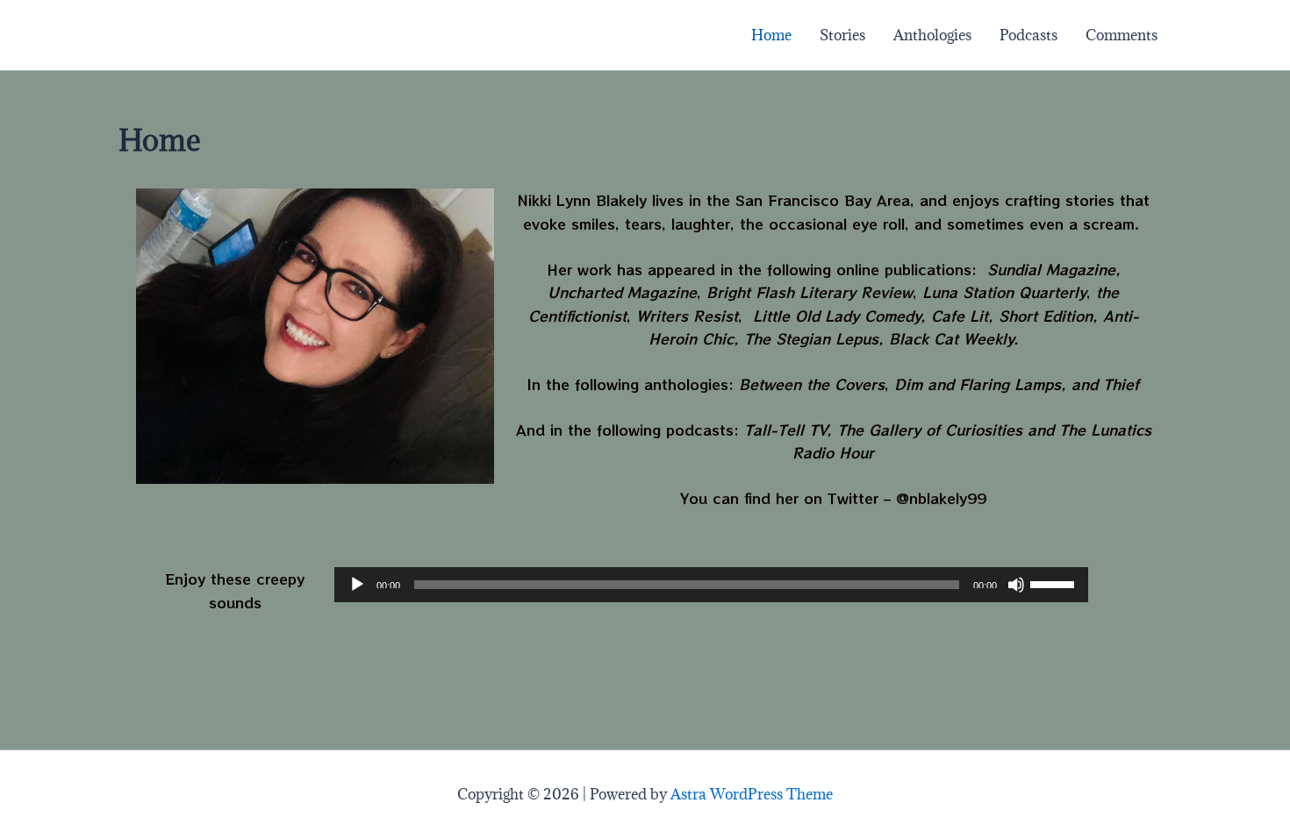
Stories (842, 35)
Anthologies (932, 35)
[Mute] (1016, 584)
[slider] (1054, 583)
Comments (1121, 35)
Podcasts (1028, 35)
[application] (711, 584)
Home (771, 35)
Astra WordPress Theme (751, 794)
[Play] (357, 584)
